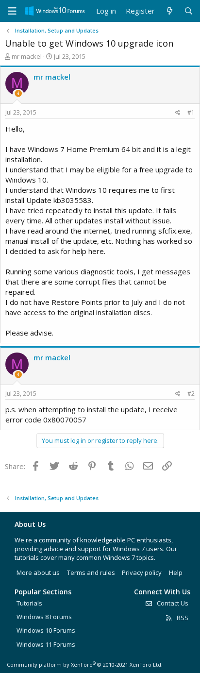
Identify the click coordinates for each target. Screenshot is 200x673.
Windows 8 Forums (44, 616)
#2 (191, 393)
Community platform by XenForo (85, 664)
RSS (181, 617)
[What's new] (169, 11)
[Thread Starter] (18, 93)
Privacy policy (142, 572)
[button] (12, 11)
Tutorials (29, 603)
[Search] (188, 11)
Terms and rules (91, 572)
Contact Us (171, 603)
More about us (38, 572)
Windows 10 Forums (46, 630)
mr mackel (27, 56)
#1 (191, 112)
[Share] (178, 112)
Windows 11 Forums (46, 644)
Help (176, 572)
